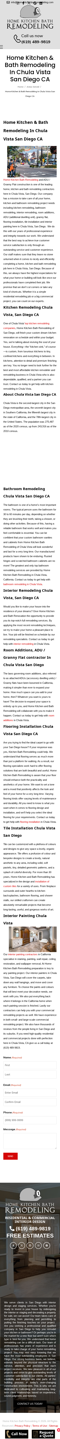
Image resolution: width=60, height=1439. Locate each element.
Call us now (32, 35)
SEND (10, 1156)
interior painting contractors (23, 954)
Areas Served (33, 86)
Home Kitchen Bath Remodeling (20, 179)
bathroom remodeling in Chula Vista (22, 584)
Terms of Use (39, 1425)
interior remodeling (24, 643)
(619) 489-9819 (35, 41)
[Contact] (15, 38)
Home (20, 86)
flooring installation (30, 821)
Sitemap (53, 1425)
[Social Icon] (13, 1245)
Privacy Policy (22, 1425)
